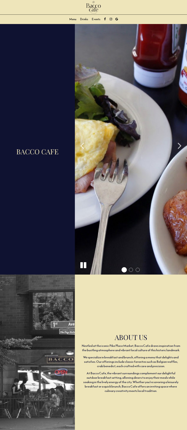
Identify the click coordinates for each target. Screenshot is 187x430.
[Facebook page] (105, 19)
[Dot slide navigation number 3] (138, 270)
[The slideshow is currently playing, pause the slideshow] (83, 264)
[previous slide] (82, 145)
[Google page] (117, 19)
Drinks (84, 19)
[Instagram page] (111, 19)
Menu (72, 19)
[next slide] (179, 145)
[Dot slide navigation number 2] (131, 270)
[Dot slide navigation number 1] (124, 269)
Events (96, 19)
